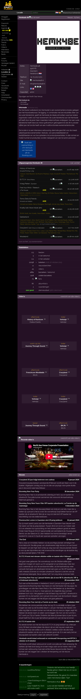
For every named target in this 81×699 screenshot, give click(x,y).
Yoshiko (47, 213)
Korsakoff (57, 174)
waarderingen (43, 287)
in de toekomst (44, 256)
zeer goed (30, 290)
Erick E (34, 231)
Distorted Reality (62, 220)
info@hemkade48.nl (37, 84)
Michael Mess (61, 231)
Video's (4, 47)
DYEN (34, 193)
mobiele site (70, 9)
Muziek (4, 65)
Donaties (4, 88)
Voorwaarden (6, 97)
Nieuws (4, 26)
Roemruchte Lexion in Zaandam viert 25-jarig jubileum (40, 520)
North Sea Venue (36, 96)
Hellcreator (30, 222)
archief (77, 163)
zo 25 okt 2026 (73, 209)
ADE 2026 (5, 30)
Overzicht (4, 23)
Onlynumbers (73, 193)
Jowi (30, 213)
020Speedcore (33, 677)
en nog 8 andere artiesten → (48, 224)
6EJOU (22, 193)
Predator (63, 174)
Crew (3, 83)
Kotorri (39, 193)
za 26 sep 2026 (73, 170)
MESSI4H (41, 222)
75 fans (77, 17)
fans (40, 279)
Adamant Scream (25, 220)
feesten (41, 252)
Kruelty (34, 213)
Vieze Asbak (24, 195)
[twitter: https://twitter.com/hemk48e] (38, 88)
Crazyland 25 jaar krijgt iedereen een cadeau (37, 480)
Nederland (34, 73)
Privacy (4, 100)
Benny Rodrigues (38, 204)
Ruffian (36, 233)
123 (32, 252)
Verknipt (63, 319)
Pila (76, 231)
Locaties (4, 72)
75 (33, 279)
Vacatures (5, 86)
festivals (4, 38)
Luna (46, 231)
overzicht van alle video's (70, 296)
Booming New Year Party (29, 491)
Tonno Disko (69, 204)
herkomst (51, 272)
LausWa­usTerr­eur (33, 670)
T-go (37, 224)
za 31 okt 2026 (73, 217)
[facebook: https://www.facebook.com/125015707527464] (31, 88)
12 (33, 266)
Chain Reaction (30, 174)
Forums (4, 61)
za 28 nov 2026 (73, 236)
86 (33, 284)
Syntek (33, 224)
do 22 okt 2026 (73, 189)
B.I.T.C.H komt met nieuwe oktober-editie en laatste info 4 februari (45, 556)
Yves (58, 233)
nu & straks (5, 33)
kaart (3, 35)
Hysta (51, 174)
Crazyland (63, 372)
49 (33, 269)
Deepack (23, 231)
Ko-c (38, 231)
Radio (3, 54)
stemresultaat (43, 290)
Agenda (4, 28)
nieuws (70, 17)
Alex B (38, 220)
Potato (22, 233)
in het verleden (44, 259)
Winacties (7, 40)
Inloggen (4, 17)
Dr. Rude (29, 231)
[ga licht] (60, 13)
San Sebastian (42, 233)
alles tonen (73, 475)
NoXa (56, 222)
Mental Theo (53, 231)
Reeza (22, 224)
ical (72, 163)
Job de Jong (55, 204)
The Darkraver (70, 174)
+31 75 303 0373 (36, 77)
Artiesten (4, 70)
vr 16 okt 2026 (73, 184)
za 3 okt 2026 (74, 179)
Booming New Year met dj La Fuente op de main (38, 602)
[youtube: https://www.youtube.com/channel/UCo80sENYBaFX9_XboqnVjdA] (40, 88)
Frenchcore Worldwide (35, 372)
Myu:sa (57, 193)
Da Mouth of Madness (42, 174)
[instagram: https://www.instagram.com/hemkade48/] (33, 88)
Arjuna (42, 220)
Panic (67, 222)
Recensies (5, 52)
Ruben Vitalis (29, 233)
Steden (4, 77)
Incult (26, 213)
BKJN (35, 375)
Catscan (22, 174)
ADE (44, 190)
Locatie (20, 12)
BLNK (22, 213)
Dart (55, 220)
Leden (3, 58)
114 (32, 259)
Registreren (5, 19)
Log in (33, 695)
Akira (33, 220)
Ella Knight (48, 204)
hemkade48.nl (38, 80)
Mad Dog (44, 193)
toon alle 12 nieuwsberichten (69, 660)
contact (77, 9)
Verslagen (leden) (8, 63)
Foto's (3, 45)
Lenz (36, 222)
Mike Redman (49, 222)
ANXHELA (28, 193)
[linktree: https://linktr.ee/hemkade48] (35, 88)
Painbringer (61, 222)
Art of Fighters (49, 220)
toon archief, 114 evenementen (30, 242)
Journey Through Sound (35, 346)
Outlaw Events (35, 322)
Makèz (62, 204)
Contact (4, 81)
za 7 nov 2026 (73, 228)
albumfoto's (43, 284)
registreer (43, 695)
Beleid (3, 90)
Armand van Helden (26, 204)
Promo (72, 222)
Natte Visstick (63, 193)
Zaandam (34, 71)
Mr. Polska (51, 193)
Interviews (5, 50)
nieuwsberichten (44, 266)
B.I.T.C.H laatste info (27, 621)
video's (41, 269)
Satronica (28, 224)
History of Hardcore (35, 319)
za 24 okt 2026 (73, 200)
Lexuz (43, 231)
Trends (3, 42)
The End (22, 539)
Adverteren (5, 95)
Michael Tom (71, 231)
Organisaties (6, 74)
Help (3, 93)
